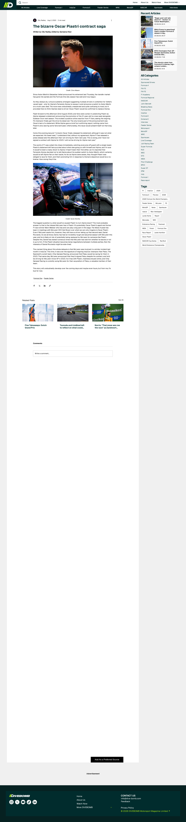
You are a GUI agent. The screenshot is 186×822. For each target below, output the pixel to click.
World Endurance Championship (153, 245)
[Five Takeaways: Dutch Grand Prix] (38, 312)
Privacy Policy (127, 807)
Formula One (37, 278)
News (153, 207)
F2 (166, 203)
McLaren (159, 203)
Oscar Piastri (146, 237)
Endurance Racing (148, 224)
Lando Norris (146, 216)
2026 (164, 195)
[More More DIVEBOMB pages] (178, 2)
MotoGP (145, 207)
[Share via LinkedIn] (45, 286)
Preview (155, 195)
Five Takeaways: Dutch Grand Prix (36, 326)
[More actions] (111, 20)
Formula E (145, 195)
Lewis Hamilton (159, 233)
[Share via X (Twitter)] (39, 286)
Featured (161, 224)
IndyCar (150, 191)
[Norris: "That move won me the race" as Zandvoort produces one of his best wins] (107, 312)
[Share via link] (50, 286)
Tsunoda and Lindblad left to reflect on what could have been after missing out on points (72, 326)
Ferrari (152, 228)
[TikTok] (29, 802)
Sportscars (162, 207)
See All (121, 300)
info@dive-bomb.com (131, 798)
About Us (81, 800)
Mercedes (145, 220)
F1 (143, 191)
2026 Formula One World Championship (156, 199)
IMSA (144, 228)
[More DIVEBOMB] (111, 807)
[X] (17, 802)
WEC (154, 220)
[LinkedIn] (35, 802)
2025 (158, 191)
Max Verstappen (156, 212)
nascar (144, 212)
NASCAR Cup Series (149, 241)
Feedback (125, 801)
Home (79, 796)
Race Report (146, 233)
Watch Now (82, 803)
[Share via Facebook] (34, 286)
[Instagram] (11, 802)
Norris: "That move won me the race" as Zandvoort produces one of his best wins (107, 326)
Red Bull (163, 241)
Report (157, 216)
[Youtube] (23, 802)
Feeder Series (48, 278)
